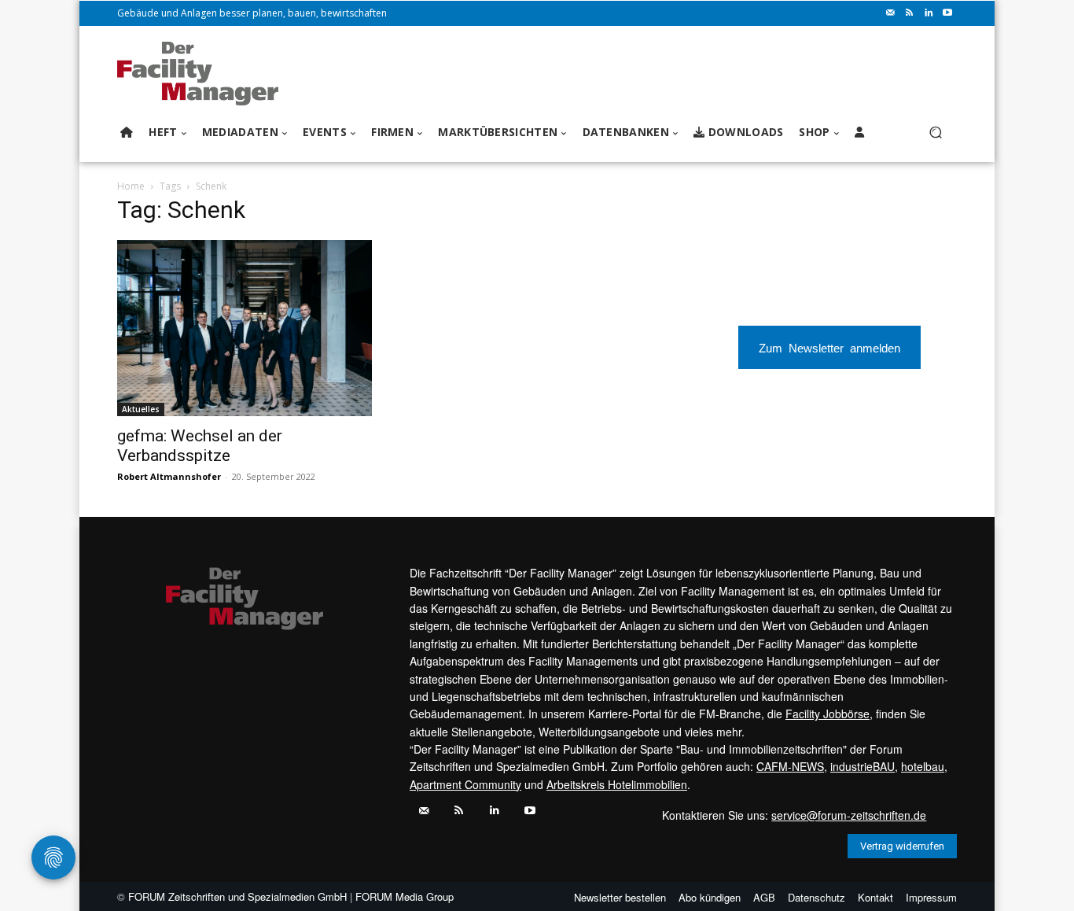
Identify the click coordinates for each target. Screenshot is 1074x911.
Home (131, 186)
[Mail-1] (890, 13)
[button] (935, 132)
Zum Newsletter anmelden (829, 347)
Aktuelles (141, 409)
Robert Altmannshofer (169, 476)
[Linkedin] (928, 13)
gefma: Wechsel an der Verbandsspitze (199, 445)
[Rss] (909, 13)
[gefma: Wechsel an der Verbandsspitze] (244, 328)
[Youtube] (947, 13)
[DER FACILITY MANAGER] (202, 73)
